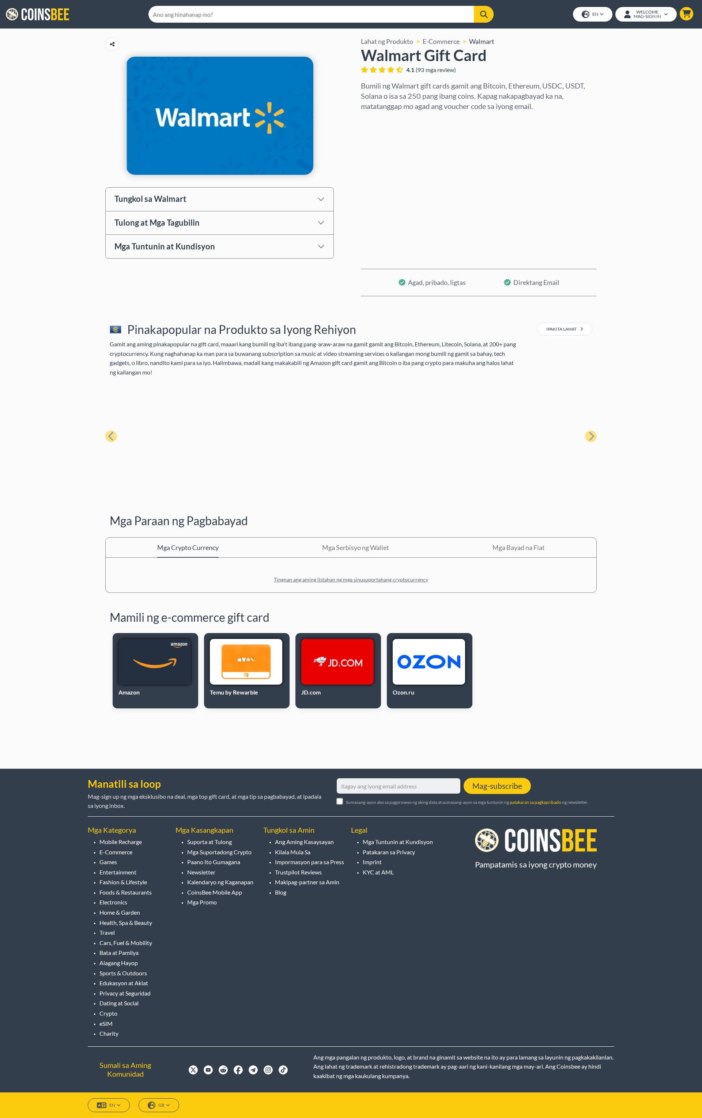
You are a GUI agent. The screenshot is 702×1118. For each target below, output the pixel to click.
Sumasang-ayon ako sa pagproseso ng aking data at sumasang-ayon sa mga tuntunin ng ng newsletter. (467, 802)
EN (595, 14)
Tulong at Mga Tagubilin (157, 222)
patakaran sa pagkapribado (535, 802)
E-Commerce (441, 41)
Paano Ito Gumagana (213, 861)
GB (161, 1105)
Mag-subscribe (497, 785)
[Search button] (484, 14)
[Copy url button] (112, 44)
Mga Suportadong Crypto (219, 851)
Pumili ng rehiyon (386, 121)
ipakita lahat (561, 329)
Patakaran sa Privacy (389, 851)
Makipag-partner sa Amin (307, 881)
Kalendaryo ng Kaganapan (220, 881)
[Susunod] (591, 436)
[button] (686, 13)
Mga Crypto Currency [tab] (188, 547)
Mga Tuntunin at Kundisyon (164, 246)
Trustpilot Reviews (298, 872)
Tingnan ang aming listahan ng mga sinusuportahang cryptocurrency (351, 579)
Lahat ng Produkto (387, 41)
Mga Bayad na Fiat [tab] (518, 547)
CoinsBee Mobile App (214, 892)
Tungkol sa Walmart (150, 199)
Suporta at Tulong (209, 841)
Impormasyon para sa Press (309, 861)
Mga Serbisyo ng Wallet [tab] (355, 547)
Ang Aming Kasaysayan (304, 841)
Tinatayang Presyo (388, 184)
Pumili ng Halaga (385, 152)
